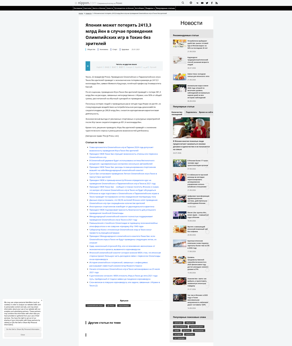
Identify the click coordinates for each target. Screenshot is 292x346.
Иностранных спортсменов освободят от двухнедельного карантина (121, 206)
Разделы (150, 8)
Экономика (104, 49)
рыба (177, 330)
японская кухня (197, 326)
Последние (78, 8)
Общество (91, 49)
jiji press (186, 330)
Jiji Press (111, 305)
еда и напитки (180, 326)
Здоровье (125, 49)
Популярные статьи (165, 8)
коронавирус (124, 305)
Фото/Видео (139, 8)
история (178, 334)
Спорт (114, 49)
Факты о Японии (99, 8)
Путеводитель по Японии (124, 8)
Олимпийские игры (95, 305)
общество (190, 323)
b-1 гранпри (179, 338)
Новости (110, 8)
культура (178, 323)
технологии (198, 330)
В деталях (87, 8)
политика (189, 334)
